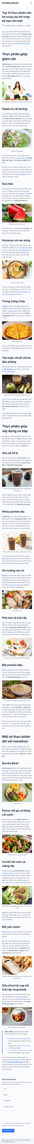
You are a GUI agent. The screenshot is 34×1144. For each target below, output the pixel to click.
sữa (28, 723)
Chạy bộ (27, 25)
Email (5, 1095)
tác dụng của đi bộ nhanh (19, 1050)
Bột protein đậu (7, 670)
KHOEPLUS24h (10, 3)
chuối (10, 369)
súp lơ (13, 294)
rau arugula (21, 158)
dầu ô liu (12, 250)
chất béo (11, 311)
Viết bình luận (8, 1107)
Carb (3, 399)
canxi (29, 623)
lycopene (21, 193)
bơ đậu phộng (10, 371)
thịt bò (26, 775)
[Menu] (31, 3)
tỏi (17, 250)
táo (5, 369)
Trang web (6, 1100)
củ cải (19, 294)
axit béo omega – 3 (8, 873)
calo (11, 116)
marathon (20, 746)
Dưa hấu (5, 189)
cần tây (7, 294)
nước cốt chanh (23, 250)
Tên (5, 1089)
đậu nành (5, 558)
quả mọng (11, 632)
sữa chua (20, 997)
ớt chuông (23, 292)
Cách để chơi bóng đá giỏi (17, 1038)
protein (23, 252)
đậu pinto (12, 773)
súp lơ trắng (9, 585)
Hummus (5, 245)
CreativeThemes (9, 1142)
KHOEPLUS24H (24, 43)
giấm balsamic (21, 174)
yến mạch (8, 932)
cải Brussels (19, 585)
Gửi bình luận (8, 1130)
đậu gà (25, 247)
